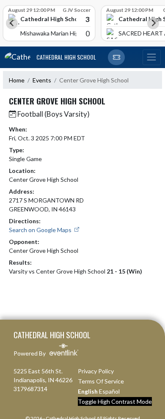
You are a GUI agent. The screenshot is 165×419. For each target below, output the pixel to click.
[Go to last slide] (12, 23)
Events (42, 80)
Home (17, 80)
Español (109, 391)
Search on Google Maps (41, 229)
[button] (116, 57)
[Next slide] (153, 23)
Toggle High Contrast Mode (115, 401)
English (88, 391)
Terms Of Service (101, 381)
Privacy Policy (96, 371)
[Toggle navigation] (151, 57)
